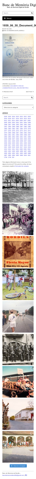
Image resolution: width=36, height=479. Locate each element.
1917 (21, 147)
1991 (5, 126)
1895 (5, 153)
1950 (29, 137)
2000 (25, 122)
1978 (29, 129)
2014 (25, 118)
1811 (29, 155)
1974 (17, 131)
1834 (25, 155)
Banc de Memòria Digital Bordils (13, 30)
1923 (25, 145)
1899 (17, 151)
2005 (5, 122)
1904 (29, 149)
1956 (5, 137)
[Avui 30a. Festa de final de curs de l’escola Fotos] (18, 447)
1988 (17, 126)
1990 (9, 126)
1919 (13, 147)
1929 (29, 143)
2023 (17, 116)
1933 (13, 143)
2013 (29, 118)
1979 (25, 129)
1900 (13, 151)
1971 (29, 131)
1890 (21, 153)
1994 (21, 124)
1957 (29, 135)
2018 (9, 118)
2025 (9, 116)
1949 (5, 139)
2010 (13, 120)
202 (13, 157)
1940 (13, 141)
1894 (9, 153)
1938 (21, 141)
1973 (21, 131)
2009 (17, 120)
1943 (29, 139)
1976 (9, 131)
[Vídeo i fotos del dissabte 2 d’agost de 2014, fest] (18, 284)
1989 (13, 126)
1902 (9, 151)
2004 (9, 122)
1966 (21, 133)
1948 (9, 139)
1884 (13, 155)
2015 (21, 118)
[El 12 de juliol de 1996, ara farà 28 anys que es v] (18, 382)
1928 (5, 145)
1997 (9, 124)
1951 (25, 137)
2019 (5, 118)
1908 (21, 149)
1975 (13, 131)
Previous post (8, 91)
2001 (21, 122)
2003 (13, 122)
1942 (5, 141)
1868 (21, 155)
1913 (5, 149)
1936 (29, 141)
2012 (5, 120)
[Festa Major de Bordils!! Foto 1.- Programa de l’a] (18, 252)
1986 (25, 126)
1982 (13, 129)
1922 (29, 145)
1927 (9, 145)
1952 (21, 137)
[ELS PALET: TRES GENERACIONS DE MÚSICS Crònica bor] (18, 349)
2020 (29, 116)
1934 (9, 143)
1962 (9, 135)
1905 (25, 149)
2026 (5, 116)
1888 (29, 153)
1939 (17, 141)
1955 (9, 137)
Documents (14, 86)
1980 (21, 129)
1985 (29, 126)
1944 (25, 139)
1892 (13, 153)
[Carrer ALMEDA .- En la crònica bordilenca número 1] (18, 414)
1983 (9, 129)
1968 (13, 133)
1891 (17, 153)
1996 (13, 124)
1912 (9, 149)
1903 (5, 151)
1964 (29, 133)
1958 (25, 135)
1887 (5, 155)
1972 (25, 131)
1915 (29, 147)
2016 (17, 118)
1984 (5, 129)
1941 (9, 141)
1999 (29, 122)
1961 (13, 135)
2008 (21, 120)
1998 (5, 124)
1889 (25, 153)
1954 (13, 137)
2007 (25, 120)
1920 (9, 147)
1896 (29, 151)
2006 (29, 120)
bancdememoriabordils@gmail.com (13, 475)
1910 (17, 149)
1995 (17, 124)
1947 (13, 139)
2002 (17, 122)
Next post (29, 91)
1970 (5, 133)
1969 (9, 133)
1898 (21, 151)
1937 (25, 141)
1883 (17, 155)
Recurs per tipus (22, 88)
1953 (17, 137)
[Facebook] (25, 475)
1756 (5, 157)
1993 (25, 124)
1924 (21, 145)
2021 (25, 116)
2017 (13, 118)
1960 (17, 135)
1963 (5, 135)
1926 (13, 145)
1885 (9, 155)
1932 (17, 143)
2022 (21, 116)
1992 (29, 124)
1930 (25, 143)
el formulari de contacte (21, 166)
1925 (17, 145)
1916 (25, 147)
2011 (9, 120)
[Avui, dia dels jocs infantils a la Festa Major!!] (18, 219)
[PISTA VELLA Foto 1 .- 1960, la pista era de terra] (18, 187)
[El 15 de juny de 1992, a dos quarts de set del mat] (18, 317)
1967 (17, 133)
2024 (13, 116)
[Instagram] (26, 475)
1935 (5, 143)
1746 (9, 157)
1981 (17, 129)
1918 (17, 147)
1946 (17, 139)
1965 (25, 133)
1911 (13, 149)
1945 (21, 139)
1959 (21, 135)
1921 (5, 147)
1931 (21, 143)
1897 (25, 151)
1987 (21, 126)
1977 (5, 131)
